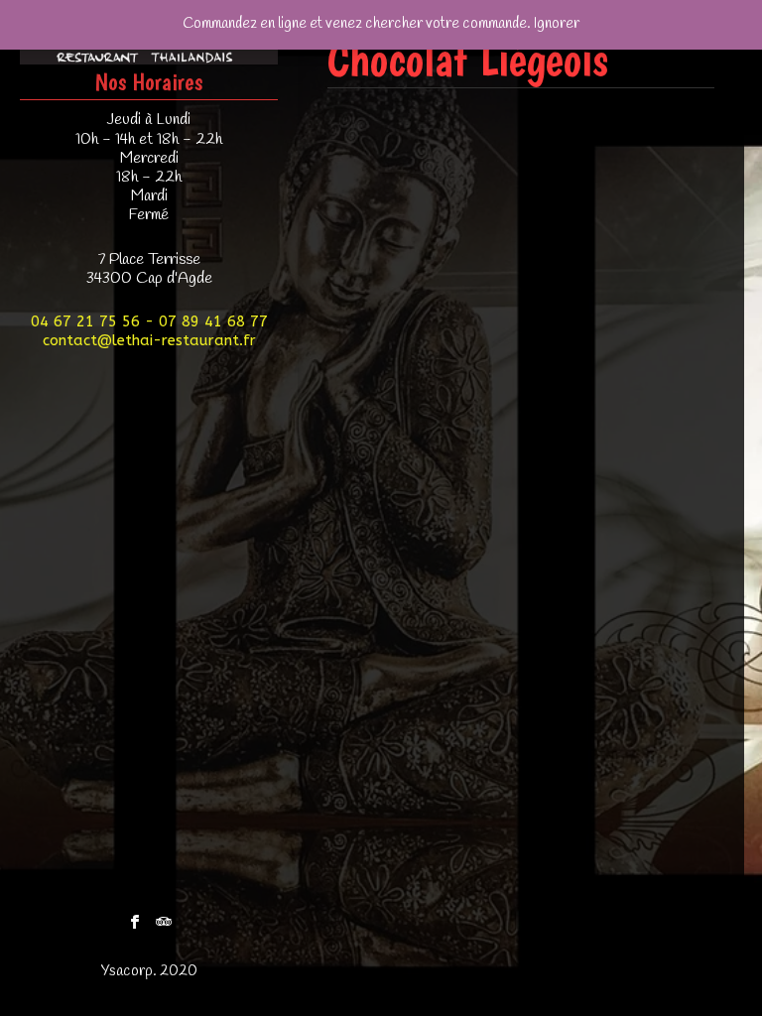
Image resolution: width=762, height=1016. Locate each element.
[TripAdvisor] (164, 917)
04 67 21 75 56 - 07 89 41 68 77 (149, 321)
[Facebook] (135, 917)
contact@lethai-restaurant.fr (149, 340)
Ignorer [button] (556, 24)
